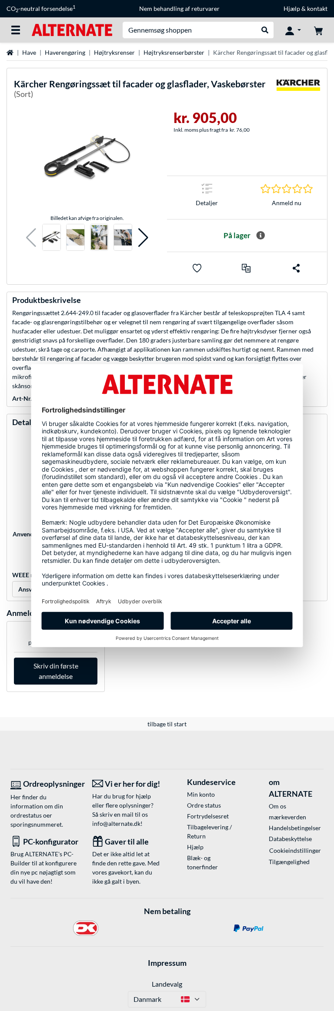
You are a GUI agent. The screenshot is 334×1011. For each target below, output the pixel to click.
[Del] (296, 268)
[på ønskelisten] (197, 268)
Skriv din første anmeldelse (55, 671)
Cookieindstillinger (295, 850)
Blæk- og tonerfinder (202, 862)
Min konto (201, 794)
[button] (31, 238)
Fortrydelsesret (208, 816)
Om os (277, 806)
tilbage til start (167, 724)
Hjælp (292, 8)
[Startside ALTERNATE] (72, 29)
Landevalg (167, 984)
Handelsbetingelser (295, 827)
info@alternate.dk (116, 823)
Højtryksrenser (114, 52)
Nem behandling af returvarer (179, 8)
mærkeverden (287, 817)
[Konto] (293, 30)
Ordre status (204, 805)
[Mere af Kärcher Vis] (298, 91)
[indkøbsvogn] (318, 30)
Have (29, 52)
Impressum (167, 963)
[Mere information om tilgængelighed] (260, 235)
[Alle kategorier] (16, 30)
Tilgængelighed (289, 861)
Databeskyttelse (290, 838)
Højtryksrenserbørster (174, 52)
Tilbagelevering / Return (209, 831)
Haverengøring (65, 52)
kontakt (317, 8)
